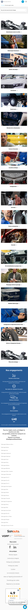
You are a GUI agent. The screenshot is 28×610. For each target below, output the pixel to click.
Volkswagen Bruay (4, 462)
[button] (26, 2)
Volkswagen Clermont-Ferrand (7, 525)
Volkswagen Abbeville (5, 468)
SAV (14, 421)
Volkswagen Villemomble (6, 474)
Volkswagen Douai (4, 459)
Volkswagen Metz (4, 507)
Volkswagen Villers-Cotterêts (7, 471)
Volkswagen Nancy (5, 504)
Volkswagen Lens (4, 450)
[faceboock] (10, 547)
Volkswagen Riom (4, 522)
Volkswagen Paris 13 (5, 477)
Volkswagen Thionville (5, 498)
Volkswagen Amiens (5, 447)
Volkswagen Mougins (5, 519)
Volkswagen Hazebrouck (6, 453)
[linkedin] (15, 547)
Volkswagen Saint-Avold (6, 510)
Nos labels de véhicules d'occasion (14, 389)
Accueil (2, 5)
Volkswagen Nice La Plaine (6, 516)
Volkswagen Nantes (5, 492)
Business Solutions (14, 400)
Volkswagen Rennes (5, 495)
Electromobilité (14, 410)
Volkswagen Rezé (4, 489)
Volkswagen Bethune (5, 465)
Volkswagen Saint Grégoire (6, 486)
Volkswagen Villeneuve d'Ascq (7, 444)
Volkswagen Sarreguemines (6, 501)
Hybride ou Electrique (14, 378)
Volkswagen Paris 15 (5, 483)
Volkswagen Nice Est (5, 513)
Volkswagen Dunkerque (5, 456)
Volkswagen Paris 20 (5, 480)
